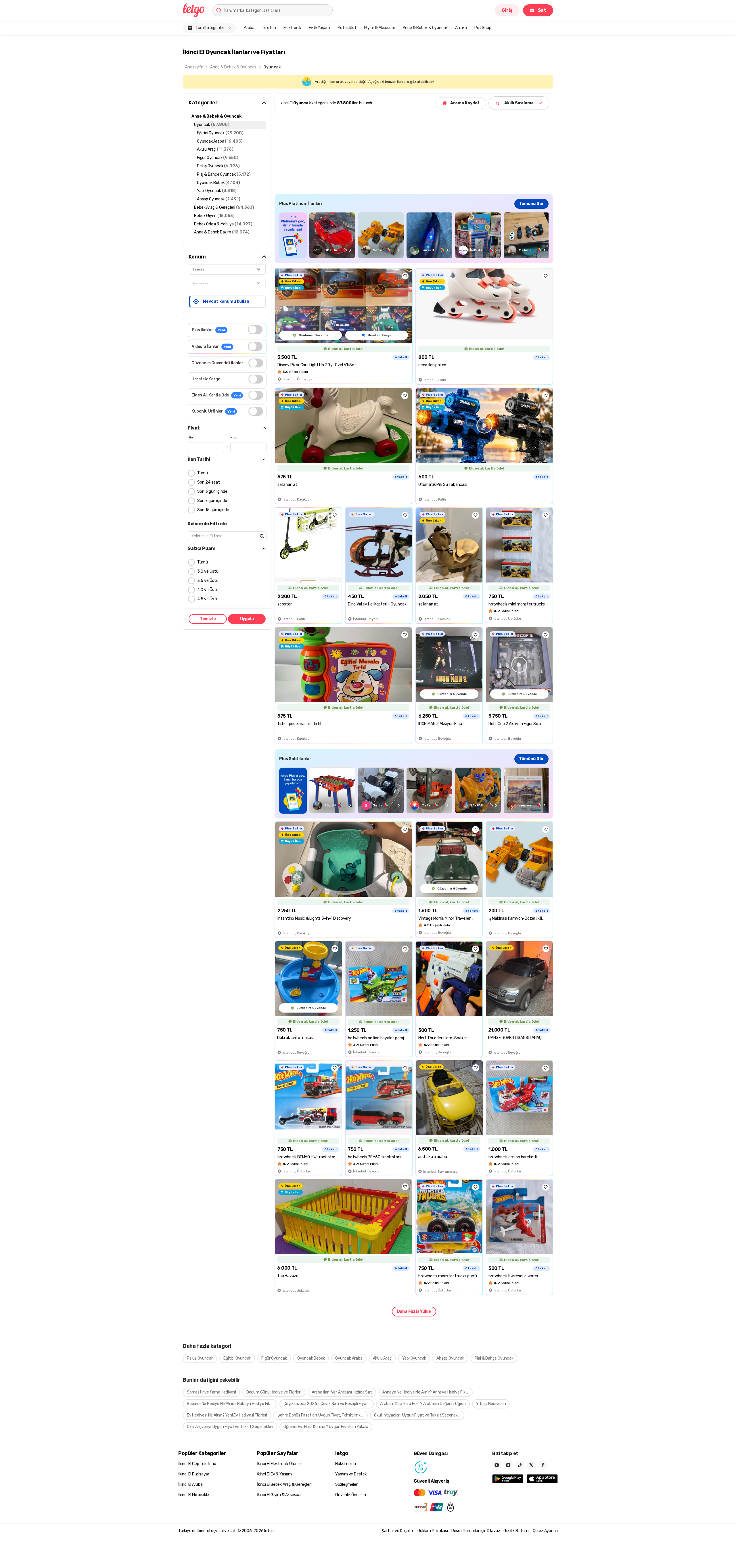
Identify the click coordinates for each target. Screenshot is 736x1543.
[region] (414, 235)
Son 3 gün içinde (212, 491)
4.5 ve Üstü (207, 599)
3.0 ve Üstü (207, 571)
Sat (542, 10)
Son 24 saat (208, 482)
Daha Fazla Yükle (414, 1311)
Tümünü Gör (531, 203)
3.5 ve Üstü (207, 580)
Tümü (202, 473)
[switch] (255, 329)
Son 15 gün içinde (213, 509)
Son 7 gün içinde (212, 500)
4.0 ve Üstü (207, 589)
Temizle (208, 618)
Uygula (247, 618)
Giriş (507, 10)
